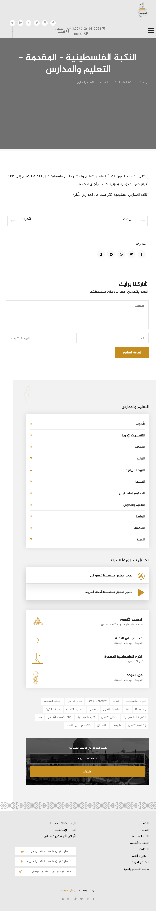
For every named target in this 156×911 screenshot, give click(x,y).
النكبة (116, 701)
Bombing (140, 709)
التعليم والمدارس (134, 505)
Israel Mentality (97, 701)
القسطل (101, 725)
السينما (140, 482)
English (78, 34)
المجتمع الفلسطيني (132, 493)
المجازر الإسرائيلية (65, 830)
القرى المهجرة (140, 836)
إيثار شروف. (68, 890)
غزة (127, 709)
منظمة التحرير (111, 709)
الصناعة (140, 447)
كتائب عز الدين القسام (78, 725)
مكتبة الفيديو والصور (136, 869)
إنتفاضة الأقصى (137, 725)
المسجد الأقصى (75, 709)
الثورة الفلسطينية (136, 701)
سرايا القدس (75, 701)
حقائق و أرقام (140, 856)
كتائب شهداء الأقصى (60, 717)
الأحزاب (140, 424)
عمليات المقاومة (52, 701)
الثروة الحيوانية (135, 470)
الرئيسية (144, 82)
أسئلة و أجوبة (140, 862)
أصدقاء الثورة (53, 709)
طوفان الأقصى (109, 717)
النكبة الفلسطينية (124, 82)
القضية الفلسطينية (135, 717)
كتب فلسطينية (86, 717)
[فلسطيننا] (142, 10)
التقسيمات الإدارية (133, 435)
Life (39, 717)
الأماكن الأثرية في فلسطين (60, 836)
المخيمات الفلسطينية (62, 823)
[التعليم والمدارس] (142, 254)
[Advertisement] (78, 120)
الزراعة (140, 458)
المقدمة (104, 82)
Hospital (117, 725)
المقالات (144, 849)
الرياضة (140, 516)
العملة (141, 539)
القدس (93, 709)
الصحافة (139, 528)
